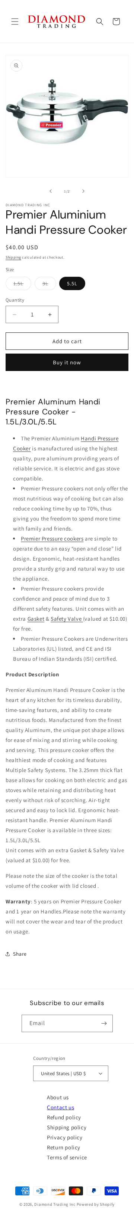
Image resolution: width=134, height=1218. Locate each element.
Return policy (63, 1147)
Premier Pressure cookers (52, 538)
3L (49, 285)
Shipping (13, 257)
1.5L (22, 285)
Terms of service (67, 1157)
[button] (15, 21)
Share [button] (20, 954)
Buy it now (67, 362)
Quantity (15, 300)
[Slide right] (83, 191)
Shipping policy (66, 1127)
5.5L (72, 283)
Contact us (60, 1107)
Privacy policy (64, 1137)
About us (58, 1097)
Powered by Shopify (96, 1204)
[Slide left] (50, 191)
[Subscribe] (104, 1023)
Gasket (36, 618)
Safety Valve (67, 618)
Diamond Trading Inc (54, 1204)
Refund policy (64, 1117)
